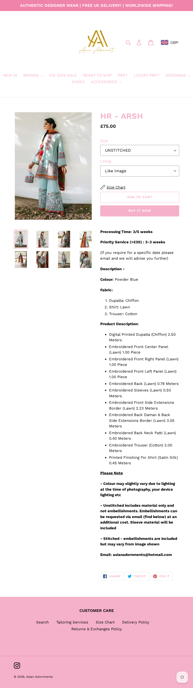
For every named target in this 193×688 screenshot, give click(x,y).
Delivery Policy (135, 622)
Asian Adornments (39, 676)
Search (42, 622)
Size (104, 141)
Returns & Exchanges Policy (96, 629)
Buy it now (139, 210)
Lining (105, 161)
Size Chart (105, 622)
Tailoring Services (72, 622)
